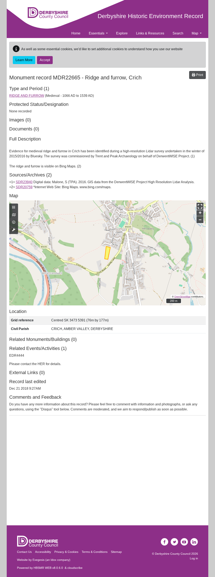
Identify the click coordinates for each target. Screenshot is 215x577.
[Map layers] (13, 207)
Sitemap (116, 551)
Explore (122, 33)
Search (178, 33)
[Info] (13, 222)
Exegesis (39, 559)
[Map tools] (13, 230)
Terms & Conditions (95, 551)
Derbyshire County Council (172, 553)
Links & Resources (150, 33)
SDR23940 (24, 182)
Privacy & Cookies (66, 551)
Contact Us (24, 551)
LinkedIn (194, 542)
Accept (45, 60)
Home (75, 33)
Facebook (164, 542)
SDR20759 (24, 187)
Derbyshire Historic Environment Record (150, 16)
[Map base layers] (13, 215)
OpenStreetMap (182, 296)
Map (195, 33)
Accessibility (43, 551)
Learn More (24, 60)
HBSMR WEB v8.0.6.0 (49, 567)
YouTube (184, 542)
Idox (53, 559)
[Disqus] (107, 471)
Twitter (174, 542)
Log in (194, 558)
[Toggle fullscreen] (200, 206)
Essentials (97, 33)
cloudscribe (75, 567)
